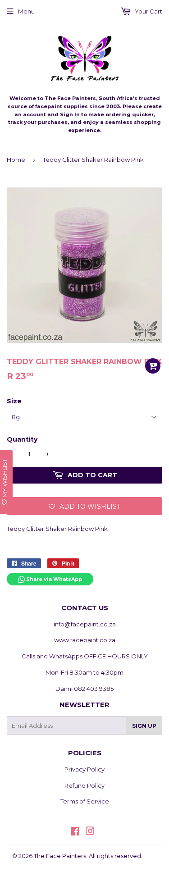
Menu (26, 11)
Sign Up (144, 725)
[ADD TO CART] (152, 366)
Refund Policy (84, 785)
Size (14, 401)
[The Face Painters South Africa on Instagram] (90, 832)
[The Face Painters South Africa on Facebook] (75, 832)
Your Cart (147, 11)
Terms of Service (84, 801)
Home (16, 159)
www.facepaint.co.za (84, 640)
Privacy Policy (84, 769)
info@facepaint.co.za (85, 624)
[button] (84, 506)
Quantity (22, 439)
